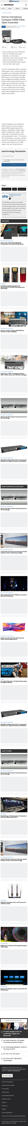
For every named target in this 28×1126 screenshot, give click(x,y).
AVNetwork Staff (12, 26)
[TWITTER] (10, 199)
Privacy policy (5, 1088)
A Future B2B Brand (7, 1112)
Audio (9, 8)
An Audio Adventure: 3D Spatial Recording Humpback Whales (13, 1041)
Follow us (15, 47)
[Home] (14, 1)
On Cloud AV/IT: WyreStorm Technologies (12, 1059)
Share (5, 47)
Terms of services (20, 169)
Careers (4, 1109)
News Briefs (21, 189)
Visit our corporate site (14, 1070)
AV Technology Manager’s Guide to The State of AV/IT (15, 1048)
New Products (6, 189)
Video (17, 8)
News (3, 26)
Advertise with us (6, 1099)
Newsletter (23, 47)
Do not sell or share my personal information (13, 1116)
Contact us (4, 1105)
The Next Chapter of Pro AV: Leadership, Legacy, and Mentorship (12, 1033)
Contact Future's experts (8, 1085)
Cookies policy (5, 1092)
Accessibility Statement (8, 1095)
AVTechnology (21, 26)
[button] (2, 4)
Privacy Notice (22, 170)
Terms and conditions (7, 1082)
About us (4, 1102)
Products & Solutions (7, 12)
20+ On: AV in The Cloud (11, 1054)
